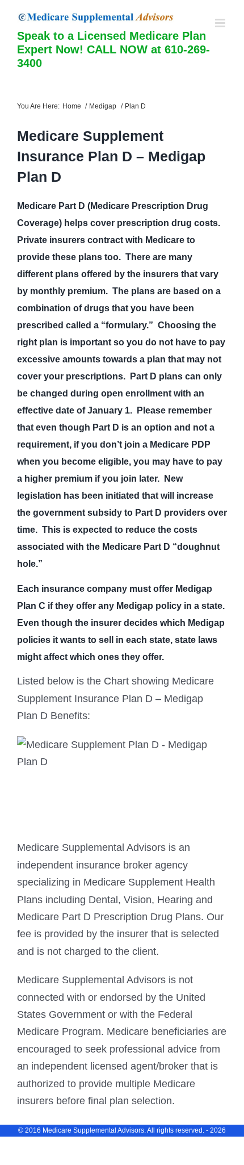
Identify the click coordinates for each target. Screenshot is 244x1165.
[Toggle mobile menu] (221, 23)
